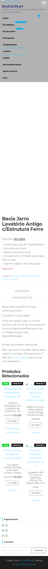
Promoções (13, 30)
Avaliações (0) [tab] (22, 297)
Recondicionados (12, 64)
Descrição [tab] (22, 291)
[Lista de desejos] (31, 17)
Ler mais (12, 421)
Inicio (5, 18)
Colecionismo (32, 276)
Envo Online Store (24, 564)
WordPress (26, 560)
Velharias (14, 279)
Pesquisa (38, 550)
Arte (8, 432)
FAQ (5, 77)
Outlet (6, 58)
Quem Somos (10, 71)
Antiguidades (10, 44)
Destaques (8, 38)
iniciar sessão (20, 357)
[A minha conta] (34, 17)
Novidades (14, 23)
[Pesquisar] (29, 17)
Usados (7, 51)
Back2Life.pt (12, 6)
